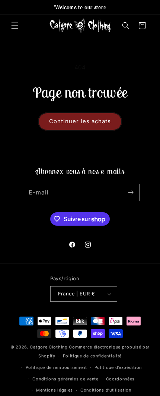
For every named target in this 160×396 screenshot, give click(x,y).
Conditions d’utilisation (105, 390)
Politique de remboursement (56, 367)
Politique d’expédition (118, 367)
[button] (15, 25)
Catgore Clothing (48, 347)
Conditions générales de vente (65, 379)
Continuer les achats (80, 121)
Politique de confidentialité (92, 356)
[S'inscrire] (131, 192)
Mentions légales (54, 390)
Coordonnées (120, 379)
